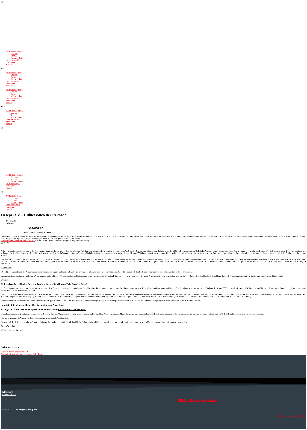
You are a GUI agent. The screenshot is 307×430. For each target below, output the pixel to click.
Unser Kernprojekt (13, 60)
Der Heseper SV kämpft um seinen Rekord (17, 241)
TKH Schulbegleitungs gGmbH (197, 400)
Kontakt (9, 64)
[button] (153, 68)
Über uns (14, 54)
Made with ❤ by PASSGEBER (292, 416)
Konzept (14, 56)
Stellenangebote (17, 58)
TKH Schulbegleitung (14, 51)
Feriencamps (10, 62)
